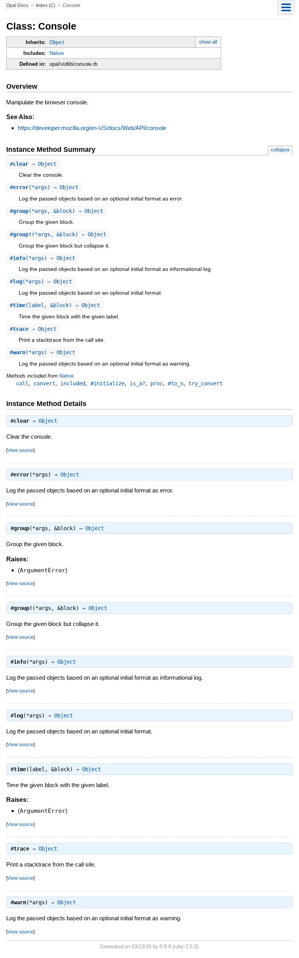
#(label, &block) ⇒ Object (55, 305)
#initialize (107, 383)
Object (56, 42)
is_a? (137, 383)
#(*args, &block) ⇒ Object (56, 211)
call (22, 383)
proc (156, 383)
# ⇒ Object (33, 164)
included (72, 383)
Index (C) (45, 5)
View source (20, 450)
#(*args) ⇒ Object (44, 187)
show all (208, 42)
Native (56, 53)
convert (44, 383)
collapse (280, 150)
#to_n (175, 383)
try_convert (205, 383)
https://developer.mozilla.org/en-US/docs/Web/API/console (92, 128)
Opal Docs (17, 5)
